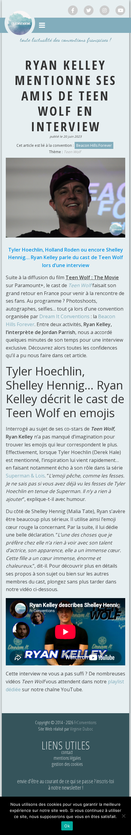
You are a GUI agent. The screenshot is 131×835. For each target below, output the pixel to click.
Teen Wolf (72, 151)
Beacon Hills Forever (94, 145)
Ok (67, 825)
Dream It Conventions (64, 316)
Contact (67, 752)
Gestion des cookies (67, 764)
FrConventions (85, 722)
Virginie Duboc (81, 729)
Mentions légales (67, 758)
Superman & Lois (25, 475)
